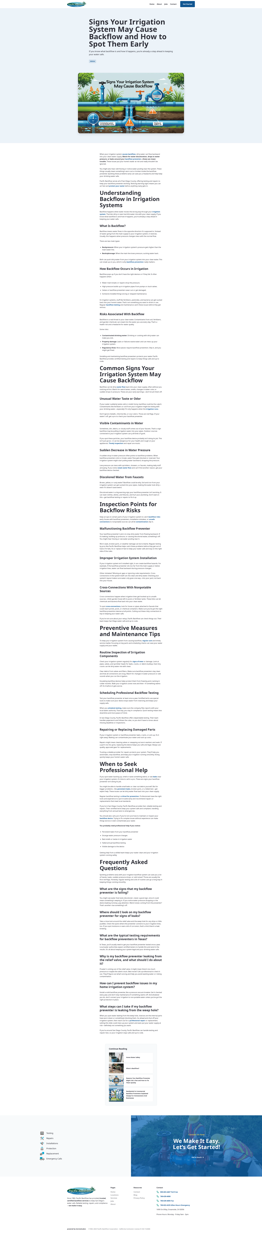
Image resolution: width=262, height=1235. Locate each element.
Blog (135, 1195)
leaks (155, 777)
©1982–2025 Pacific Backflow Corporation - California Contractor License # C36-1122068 (119, 1229)
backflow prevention (135, 262)
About (159, 4)
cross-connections (113, 606)
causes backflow (129, 154)
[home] (76, 4)
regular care (147, 641)
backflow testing (113, 305)
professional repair (137, 1020)
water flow (121, 387)
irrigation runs (152, 409)
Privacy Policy (139, 1198)
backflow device (106, 818)
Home (152, 4)
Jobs (166, 4)
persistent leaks (123, 789)
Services (114, 1198)
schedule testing (114, 708)
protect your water (117, 186)
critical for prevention (130, 796)
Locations (115, 1195)
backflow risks (154, 517)
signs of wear (138, 661)
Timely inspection (116, 443)
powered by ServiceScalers (76, 1229)
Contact (173, 4)
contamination (142, 522)
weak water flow (124, 468)
